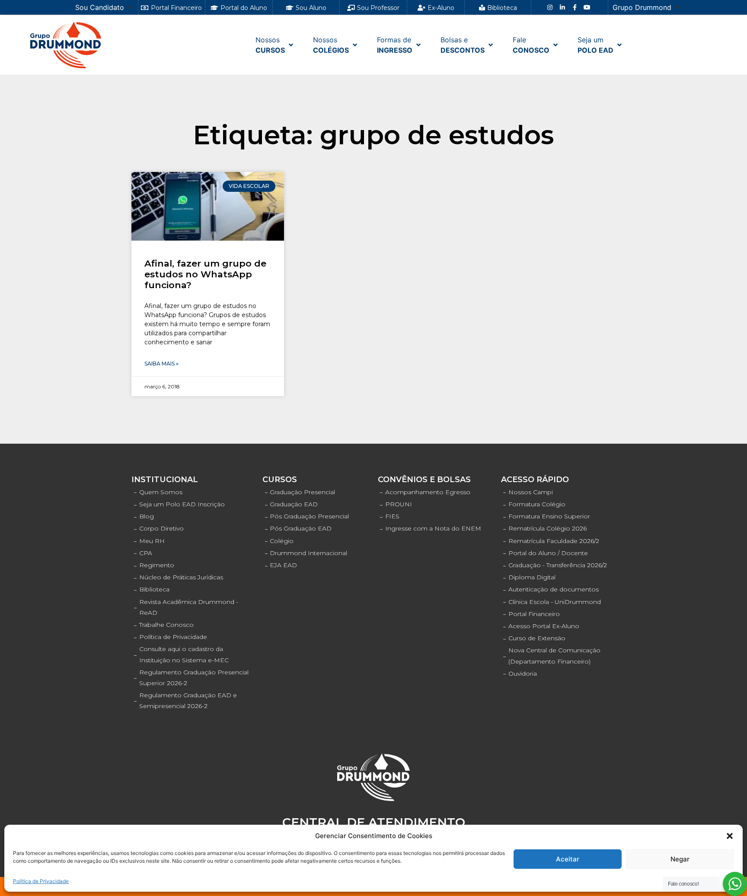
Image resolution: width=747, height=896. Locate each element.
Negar (680, 859)
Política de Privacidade (41, 881)
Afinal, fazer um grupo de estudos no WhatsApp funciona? (205, 274)
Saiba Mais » (161, 363)
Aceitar (567, 859)
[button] (729, 836)
